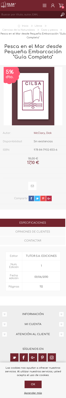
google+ (49, 198)
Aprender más (33, 393)
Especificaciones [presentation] (32, 222)
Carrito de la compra (61, 5)
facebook (31, 198)
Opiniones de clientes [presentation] (32, 231)
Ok (33, 384)
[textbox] (29, 14)
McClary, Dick (43, 133)
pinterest (43, 198)
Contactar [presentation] (32, 240)
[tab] (32, 223)
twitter (37, 198)
